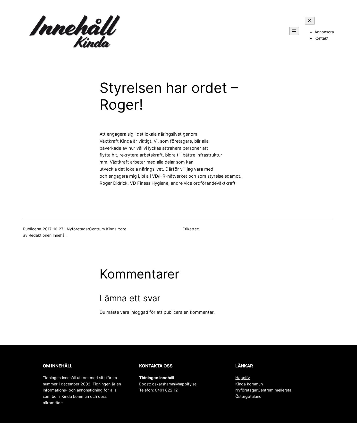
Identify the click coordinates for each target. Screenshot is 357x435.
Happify (242, 377)
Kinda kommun (249, 384)
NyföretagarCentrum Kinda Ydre (96, 228)
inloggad (139, 312)
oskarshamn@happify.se (174, 384)
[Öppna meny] (294, 31)
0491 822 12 (166, 390)
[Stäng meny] (309, 21)
